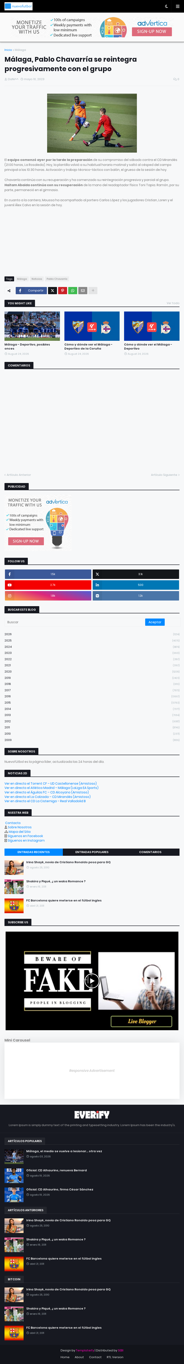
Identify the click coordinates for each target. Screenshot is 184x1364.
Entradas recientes (34, 852)
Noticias (37, 279)
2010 (92, 734)
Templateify (85, 1350)
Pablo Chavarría (57, 279)
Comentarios (150, 852)
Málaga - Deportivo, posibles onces (27, 347)
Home (65, 1357)
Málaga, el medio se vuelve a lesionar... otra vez (64, 1151)
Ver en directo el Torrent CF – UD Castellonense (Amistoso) (50, 783)
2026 (92, 634)
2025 (92, 640)
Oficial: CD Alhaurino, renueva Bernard (56, 1170)
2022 (92, 659)
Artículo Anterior (19, 475)
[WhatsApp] (72, 290)
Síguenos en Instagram (26, 840)
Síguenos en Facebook (25, 836)
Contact (95, 1357)
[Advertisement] (92, 239)
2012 (92, 721)
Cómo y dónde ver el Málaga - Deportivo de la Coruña (88, 347)
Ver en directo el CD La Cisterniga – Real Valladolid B (45, 801)
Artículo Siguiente (164, 475)
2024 (92, 647)
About (79, 1357)
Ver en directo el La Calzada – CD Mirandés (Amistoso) (47, 797)
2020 (92, 671)
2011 (92, 727)
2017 (92, 690)
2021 (92, 665)
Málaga (20, 50)
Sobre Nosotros (20, 827)
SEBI (120, 1350)
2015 (92, 702)
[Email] (82, 290)
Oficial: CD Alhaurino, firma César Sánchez (59, 1190)
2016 (92, 696)
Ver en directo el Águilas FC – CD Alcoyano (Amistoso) (46, 792)
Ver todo (173, 303)
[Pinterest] (62, 290)
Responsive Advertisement (92, 1070)
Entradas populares (91, 852)
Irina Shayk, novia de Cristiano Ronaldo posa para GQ (68, 862)
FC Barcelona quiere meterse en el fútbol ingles (64, 901)
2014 (92, 709)
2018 (92, 684)
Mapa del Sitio (20, 831)
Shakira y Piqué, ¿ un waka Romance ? (55, 881)
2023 (92, 653)
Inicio (8, 50)
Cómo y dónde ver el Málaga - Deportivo (148, 347)
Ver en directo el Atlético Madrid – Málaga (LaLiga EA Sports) (51, 788)
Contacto (13, 823)
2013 (92, 715)
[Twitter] (52, 290)
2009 (92, 740)
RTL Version (115, 1357)
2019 (92, 678)
